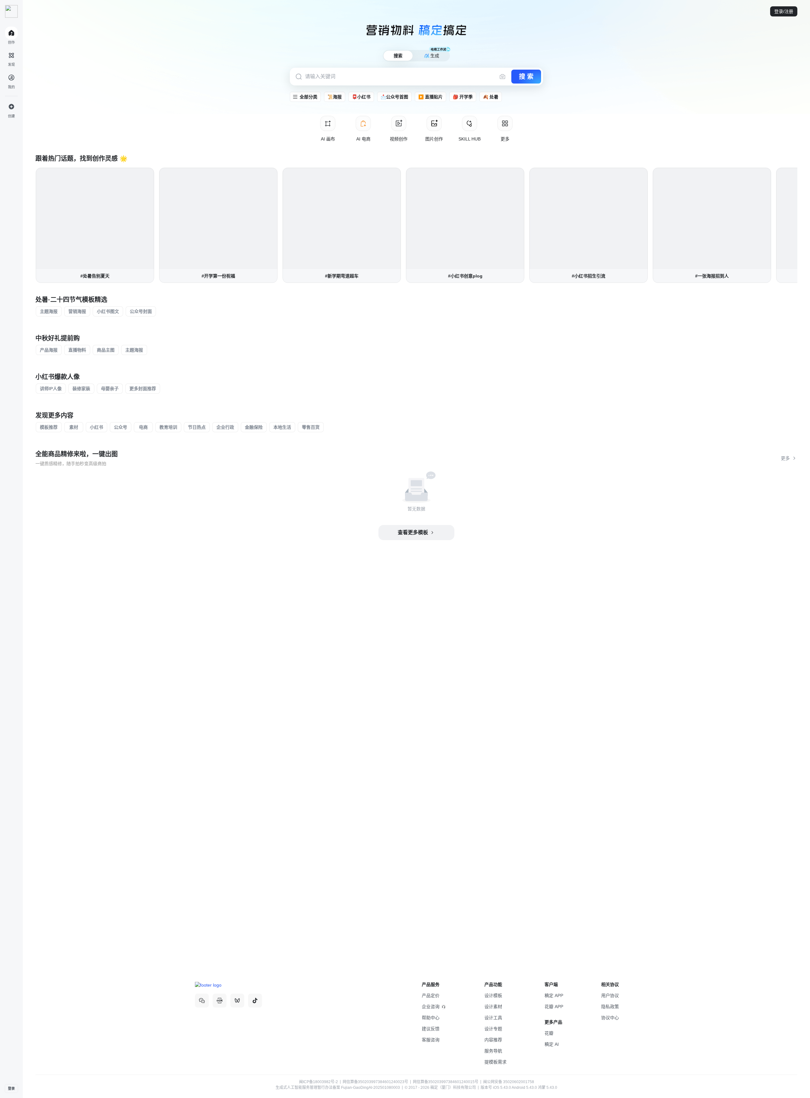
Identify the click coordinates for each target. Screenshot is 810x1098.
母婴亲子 (110, 388)
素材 (73, 427)
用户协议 (610, 995)
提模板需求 (495, 1061)
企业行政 (225, 427)
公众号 (120, 427)
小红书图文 (108, 311)
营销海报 (77, 311)
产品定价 (430, 995)
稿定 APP (554, 995)
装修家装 (81, 388)
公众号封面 (141, 311)
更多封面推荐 (142, 388)
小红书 (96, 427)
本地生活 (282, 427)
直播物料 (77, 349)
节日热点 (197, 427)
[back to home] (11, 11)
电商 (143, 427)
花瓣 (549, 1033)
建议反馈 (430, 1028)
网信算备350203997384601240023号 (375, 1082)
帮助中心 (430, 1017)
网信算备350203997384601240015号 (445, 1082)
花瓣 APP (554, 1006)
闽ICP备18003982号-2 (319, 1082)
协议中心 (610, 1017)
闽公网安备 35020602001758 (508, 1082)
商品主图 (106, 349)
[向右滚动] (797, 225)
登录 (11, 1088)
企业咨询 (430, 1006)
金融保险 (254, 427)
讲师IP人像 (51, 388)
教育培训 (168, 427)
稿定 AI (552, 1044)
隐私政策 (610, 1006)
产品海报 (49, 349)
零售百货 (311, 427)
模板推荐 (49, 427)
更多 (785, 458)
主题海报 (49, 311)
